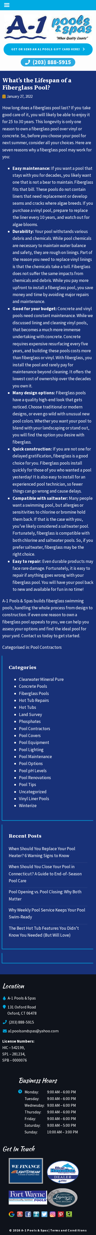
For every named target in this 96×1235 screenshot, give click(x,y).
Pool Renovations (35, 777)
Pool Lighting (31, 749)
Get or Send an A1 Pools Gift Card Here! (45, 49)
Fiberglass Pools (34, 693)
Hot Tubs (27, 707)
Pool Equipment (34, 742)
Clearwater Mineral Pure (41, 679)
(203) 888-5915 (51, 62)
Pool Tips (27, 784)
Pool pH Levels (33, 770)
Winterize (28, 805)
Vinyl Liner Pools (34, 798)
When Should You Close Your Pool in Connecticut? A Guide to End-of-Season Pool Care (45, 874)
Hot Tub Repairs (34, 700)
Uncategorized (33, 792)
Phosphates (30, 721)
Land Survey (30, 714)
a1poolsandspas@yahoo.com (33, 1030)
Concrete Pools (33, 686)
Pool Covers (30, 735)
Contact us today (37, 636)
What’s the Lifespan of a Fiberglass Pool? (36, 84)
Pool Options (31, 763)
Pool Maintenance (35, 756)
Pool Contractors (46, 647)
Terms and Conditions (68, 1230)
